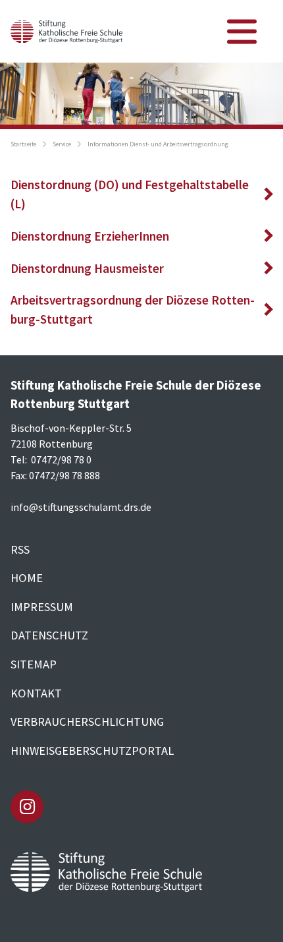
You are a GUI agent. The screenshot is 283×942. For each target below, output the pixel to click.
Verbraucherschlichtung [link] (87, 721)
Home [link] (27, 577)
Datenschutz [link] (49, 635)
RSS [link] (20, 549)
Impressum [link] (42, 606)
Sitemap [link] (34, 664)
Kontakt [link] (36, 693)
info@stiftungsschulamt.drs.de (81, 507)
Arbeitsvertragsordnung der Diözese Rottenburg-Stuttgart (133, 309)
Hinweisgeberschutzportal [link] (92, 750)
